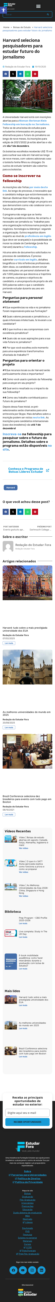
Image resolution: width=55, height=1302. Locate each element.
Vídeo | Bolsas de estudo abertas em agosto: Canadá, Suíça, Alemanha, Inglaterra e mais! (33, 841)
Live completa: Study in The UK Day (33, 932)
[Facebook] (13, 1270)
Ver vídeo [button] (23, 848)
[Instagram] (32, 1270)
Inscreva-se (12, 434)
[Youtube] (23, 1270)
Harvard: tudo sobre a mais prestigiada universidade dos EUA (25, 629)
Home (6, 27)
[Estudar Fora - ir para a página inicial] (9, 6)
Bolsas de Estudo (22, 27)
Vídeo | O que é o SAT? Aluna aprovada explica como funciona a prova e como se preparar (31, 865)
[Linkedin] (42, 1270)
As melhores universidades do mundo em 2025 (32, 1024)
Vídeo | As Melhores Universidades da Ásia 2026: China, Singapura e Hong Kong (33, 889)
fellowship (30, 247)
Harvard (10, 487)
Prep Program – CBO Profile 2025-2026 (33, 919)
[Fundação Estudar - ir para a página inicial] (27, 1293)
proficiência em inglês (38, 236)
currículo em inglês (25, 259)
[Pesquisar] (47, 14)
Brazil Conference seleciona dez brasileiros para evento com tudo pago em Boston (27, 799)
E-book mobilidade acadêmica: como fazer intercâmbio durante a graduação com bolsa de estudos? (31, 960)
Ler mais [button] (9, 643)
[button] (38, 6)
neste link (39, 417)
